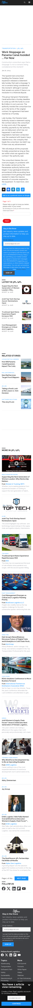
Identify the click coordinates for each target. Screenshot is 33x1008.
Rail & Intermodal (8, 372)
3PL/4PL (20, 48)
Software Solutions (9, 399)
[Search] (24, 2)
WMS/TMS (5, 634)
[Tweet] (18, 189)
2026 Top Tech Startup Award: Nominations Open (11, 301)
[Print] (4, 189)
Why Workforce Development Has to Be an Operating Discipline (15, 761)
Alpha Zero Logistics (13, 863)
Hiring (4, 718)
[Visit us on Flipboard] (19, 888)
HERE (4, 184)
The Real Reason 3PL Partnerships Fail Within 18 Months (15, 859)
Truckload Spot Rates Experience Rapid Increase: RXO (10, 314)
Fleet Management (8, 593)
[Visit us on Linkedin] (14, 888)
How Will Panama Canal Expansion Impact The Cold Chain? (8, 364)
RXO (7, 561)
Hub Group (10, 644)
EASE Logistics (11, 824)
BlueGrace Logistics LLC (15, 603)
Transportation (8, 48)
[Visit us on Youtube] (24, 888)
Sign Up (9, 273)
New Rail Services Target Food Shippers (10, 376)
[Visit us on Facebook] (4, 888)
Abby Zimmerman (9, 780)
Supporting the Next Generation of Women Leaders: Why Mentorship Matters (10, 288)
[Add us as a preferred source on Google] (23, 189)
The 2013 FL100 (8, 402)
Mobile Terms (7, 269)
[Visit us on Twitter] (9, 888)
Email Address (8, 240)
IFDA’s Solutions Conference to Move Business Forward (16, 680)
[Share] (8, 189)
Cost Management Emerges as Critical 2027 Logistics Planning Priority (9, 327)
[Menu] (29, 2)
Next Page (21, 878)
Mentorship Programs (10, 474)
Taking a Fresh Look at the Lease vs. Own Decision (10, 391)
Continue (16, 1004)
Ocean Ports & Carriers (10, 359)
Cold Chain (6, 676)
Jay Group (6, 789)
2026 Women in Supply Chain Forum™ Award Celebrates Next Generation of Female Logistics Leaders (14, 722)
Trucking (5, 553)
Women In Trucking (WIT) (15, 484)
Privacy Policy (21, 269)
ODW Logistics (11, 765)
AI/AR (4, 516)
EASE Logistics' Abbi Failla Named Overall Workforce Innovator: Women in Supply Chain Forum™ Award (15, 819)
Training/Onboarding (10, 757)
